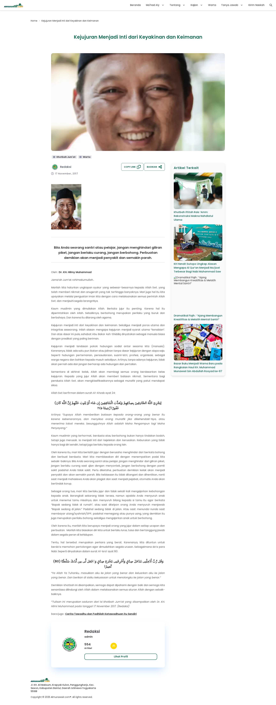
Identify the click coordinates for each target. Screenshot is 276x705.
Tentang (175, 5)
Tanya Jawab (229, 5)
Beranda (135, 5)
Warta (212, 5)
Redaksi (65, 167)
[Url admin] (114, 646)
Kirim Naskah (256, 5)
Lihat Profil (121, 656)
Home (34, 20)
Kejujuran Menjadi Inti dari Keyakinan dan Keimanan (70, 20)
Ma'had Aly (152, 5)
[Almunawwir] (13, 5)
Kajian (194, 5)
